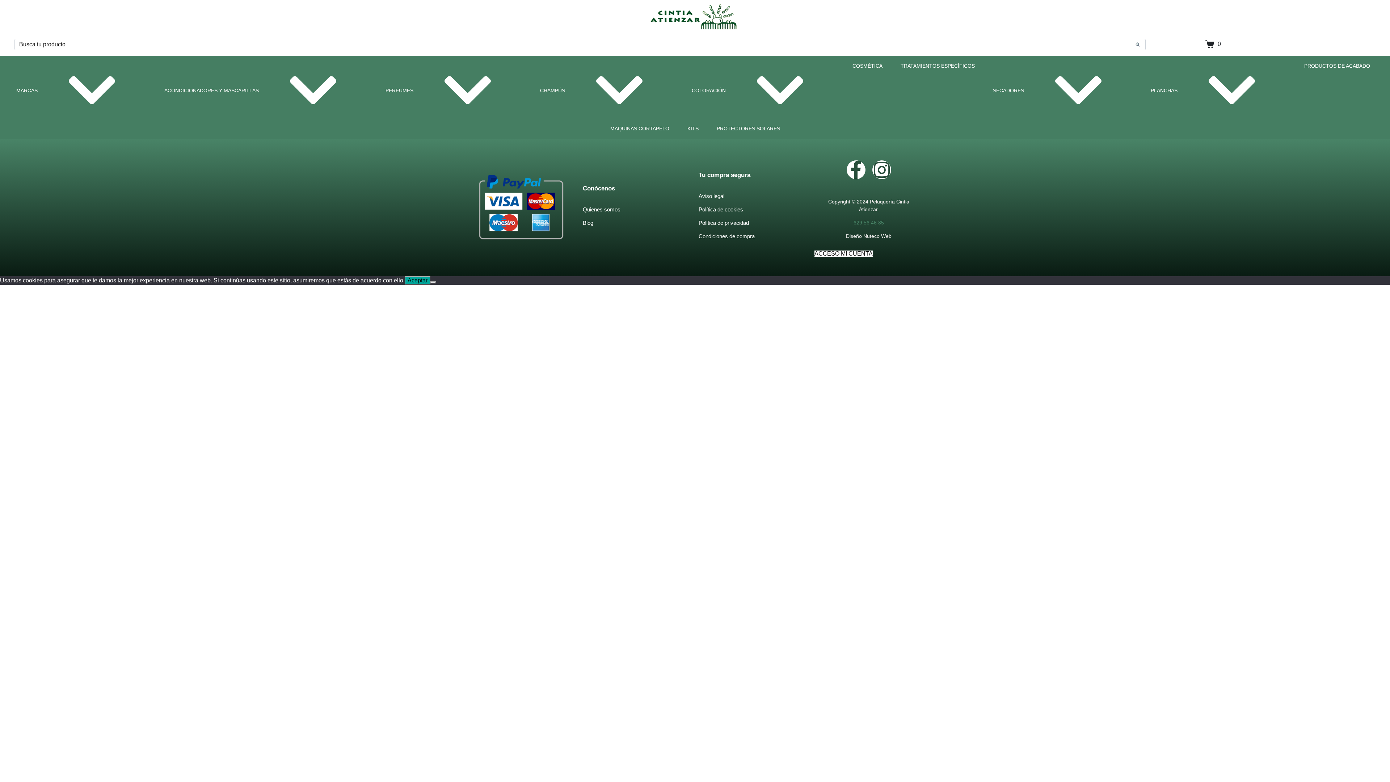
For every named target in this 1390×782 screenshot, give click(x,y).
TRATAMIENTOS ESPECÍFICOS (938, 66)
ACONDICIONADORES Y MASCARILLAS (211, 90)
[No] (433, 282)
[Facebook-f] (856, 169)
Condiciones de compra (727, 236)
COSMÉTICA (867, 66)
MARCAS (27, 90)
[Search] (1137, 44)
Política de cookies (721, 209)
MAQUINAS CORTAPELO (639, 128)
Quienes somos (601, 209)
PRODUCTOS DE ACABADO (1337, 66)
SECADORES (1008, 90)
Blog (588, 223)
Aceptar (417, 280)
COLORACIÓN (709, 90)
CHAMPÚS (552, 90)
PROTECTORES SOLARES (748, 128)
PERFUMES (399, 90)
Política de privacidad (724, 223)
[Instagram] (881, 169)
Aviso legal (711, 196)
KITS (693, 128)
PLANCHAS (1164, 90)
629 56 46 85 (869, 223)
